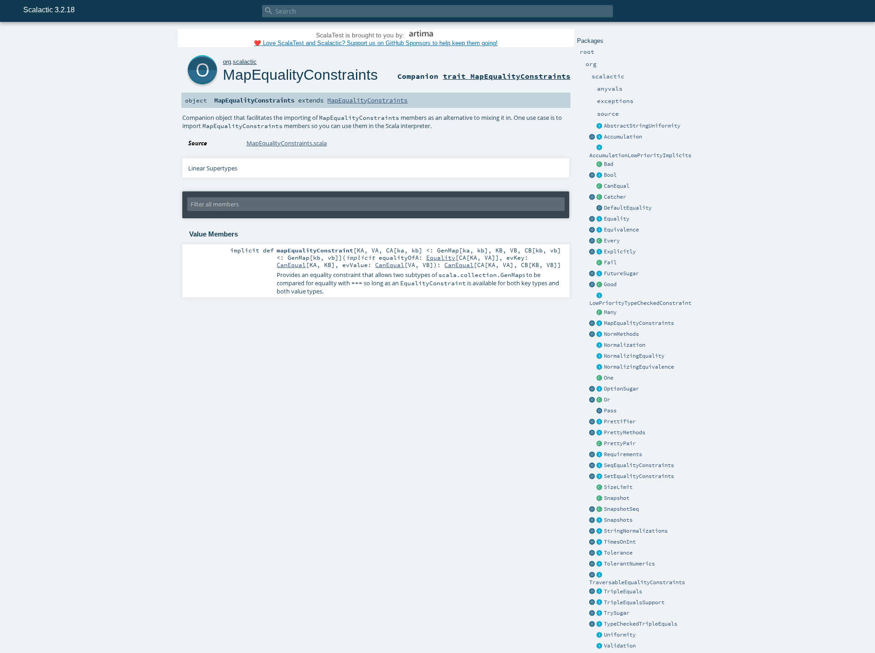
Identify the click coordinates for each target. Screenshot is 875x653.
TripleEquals (623, 591)
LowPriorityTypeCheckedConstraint (640, 303)
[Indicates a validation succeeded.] (599, 411)
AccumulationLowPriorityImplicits (640, 155)
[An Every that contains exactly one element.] (599, 378)
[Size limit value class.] (599, 487)
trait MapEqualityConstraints (507, 76)
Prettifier (620, 421)
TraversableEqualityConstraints (637, 582)
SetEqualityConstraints (639, 476)
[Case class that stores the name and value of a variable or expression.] (599, 498)
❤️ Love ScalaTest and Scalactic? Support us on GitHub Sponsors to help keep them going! (376, 43)
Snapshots (618, 520)
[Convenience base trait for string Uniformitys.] (599, 126)
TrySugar (616, 613)
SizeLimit (618, 487)
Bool (610, 175)
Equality (616, 219)
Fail (610, 262)
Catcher (615, 197)
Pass (610, 410)
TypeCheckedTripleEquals (640, 624)
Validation (620, 646)
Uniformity (620, 635)
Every (612, 240)
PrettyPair (620, 443)
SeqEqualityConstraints (639, 465)
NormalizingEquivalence (639, 367)
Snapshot (616, 498)
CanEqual (616, 186)
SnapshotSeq (621, 509)
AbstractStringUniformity (642, 126)
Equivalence (621, 229)
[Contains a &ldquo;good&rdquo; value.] (599, 284)
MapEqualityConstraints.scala (287, 143)
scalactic (245, 61)
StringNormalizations (636, 531)
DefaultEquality (628, 208)
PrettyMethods (624, 432)
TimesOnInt (620, 542)
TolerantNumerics (629, 563)
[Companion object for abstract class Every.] (592, 241)
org (227, 61)
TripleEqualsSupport (634, 602)
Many (610, 312)
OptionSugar (621, 389)
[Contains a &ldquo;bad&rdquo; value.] (599, 164)
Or (607, 399)
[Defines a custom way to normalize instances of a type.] (599, 345)
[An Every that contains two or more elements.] (599, 312)
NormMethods (621, 334)
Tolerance (618, 553)
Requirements (623, 454)
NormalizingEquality (634, 356)
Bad (608, 164)
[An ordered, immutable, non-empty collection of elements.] (599, 241)
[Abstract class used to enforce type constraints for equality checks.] (599, 186)
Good (610, 284)
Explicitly (620, 251)
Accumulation (623, 137)
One (608, 378)
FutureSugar (621, 273)
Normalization (624, 345)
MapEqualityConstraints (639, 323)
